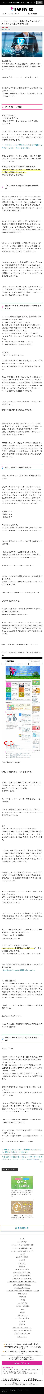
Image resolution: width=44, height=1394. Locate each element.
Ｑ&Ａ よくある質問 (22, 1269)
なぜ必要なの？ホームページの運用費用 (22, 1281)
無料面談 (22, 1254)
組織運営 (22, 1312)
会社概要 (22, 1266)
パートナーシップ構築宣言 (22, 1330)
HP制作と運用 (22, 1294)
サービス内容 (22, 1242)
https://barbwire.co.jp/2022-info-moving (18, 970)
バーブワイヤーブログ (22, 1287)
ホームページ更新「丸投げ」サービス (22, 1251)
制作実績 (22, 1260)
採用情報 (22, 1324)
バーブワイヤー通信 (22, 1318)
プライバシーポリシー (22, 1333)
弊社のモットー (22, 1315)
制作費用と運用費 (22, 1257)
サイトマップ (22, 1336)
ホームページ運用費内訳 (22, 1284)
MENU (39, 2)
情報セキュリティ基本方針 (22, 1327)
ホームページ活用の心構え (22, 1278)
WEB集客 (22, 1300)
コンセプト (22, 1263)
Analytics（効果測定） (23, 1306)
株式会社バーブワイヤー (17, 1390)
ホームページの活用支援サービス (22, 1248)
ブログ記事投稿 (22, 1303)
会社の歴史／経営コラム (22, 1272)
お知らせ (22, 1321)
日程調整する (23, 1228)
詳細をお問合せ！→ (22, 1363)
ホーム (22, 1239)
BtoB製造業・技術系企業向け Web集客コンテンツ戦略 (22, 1291)
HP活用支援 (6, 29)
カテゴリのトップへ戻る (10, 1169)
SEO (22, 1309)
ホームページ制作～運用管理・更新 (22, 1245)
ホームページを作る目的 (22, 1275)
